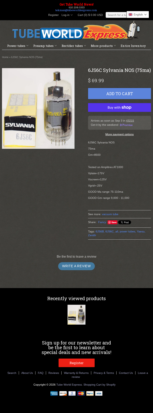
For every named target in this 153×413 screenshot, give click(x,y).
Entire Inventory (133, 46)
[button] (138, 14)
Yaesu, (141, 231)
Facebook (22, 15)
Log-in (66, 14)
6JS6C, (110, 231)
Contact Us (126, 372)
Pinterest (35, 15)
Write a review (76, 266)
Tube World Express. (69, 384)
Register (53, 14)
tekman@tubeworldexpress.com (76, 10)
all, (117, 231)
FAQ (40, 372)
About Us (27, 372)
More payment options (119, 134)
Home (5, 57)
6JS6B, (100, 231)
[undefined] (38, 109)
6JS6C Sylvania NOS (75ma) (27, 57)
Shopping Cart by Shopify (99, 384)
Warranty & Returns (76, 372)
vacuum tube (110, 214)
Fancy (102, 222)
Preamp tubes (43, 46)
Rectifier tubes (72, 46)
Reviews (53, 372)
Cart (89, 14)
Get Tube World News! (77, 4)
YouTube (42, 15)
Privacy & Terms (104, 372)
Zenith (92, 235)
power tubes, (128, 231)
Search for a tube (118, 14)
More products (102, 46)
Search (11, 372)
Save (114, 222)
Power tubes (16, 46)
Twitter (28, 15)
